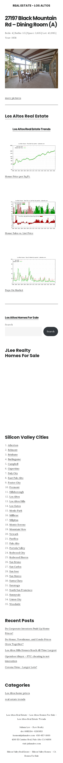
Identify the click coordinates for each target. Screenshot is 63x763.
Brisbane (13, 454)
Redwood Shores (18, 557)
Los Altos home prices (17, 693)
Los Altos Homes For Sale (22, 318)
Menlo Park (15, 510)
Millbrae (13, 515)
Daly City (13, 473)
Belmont (12, 449)
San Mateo (15, 576)
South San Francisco (20, 590)
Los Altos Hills (17, 501)
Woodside (15, 604)
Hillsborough (16, 491)
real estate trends (15, 699)
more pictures (13, 98)
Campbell (13, 463)
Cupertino (13, 468)
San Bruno (15, 561)
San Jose (14, 571)
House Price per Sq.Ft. (17, 176)
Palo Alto (14, 543)
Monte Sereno (17, 524)
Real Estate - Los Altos (31, 6)
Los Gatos (15, 505)
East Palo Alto (15, 477)
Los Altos (14, 496)
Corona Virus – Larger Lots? (21, 667)
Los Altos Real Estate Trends (31, 129)
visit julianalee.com (31, 743)
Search (9, 324)
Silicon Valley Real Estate (18, 752)
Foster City (14, 482)
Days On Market (14, 290)
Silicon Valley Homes (41, 752)
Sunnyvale (15, 594)
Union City (15, 599)
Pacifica (13, 538)
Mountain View (17, 529)
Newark (13, 533)
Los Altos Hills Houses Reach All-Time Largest (31, 650)
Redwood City (17, 552)
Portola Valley (17, 547)
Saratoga (14, 585)
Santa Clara (15, 580)
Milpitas (13, 519)
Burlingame (14, 459)
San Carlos (15, 566)
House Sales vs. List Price (19, 233)
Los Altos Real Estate (26, 116)
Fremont (14, 487)
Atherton (13, 445)
